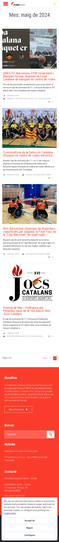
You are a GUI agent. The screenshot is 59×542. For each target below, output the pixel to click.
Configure (29, 535)
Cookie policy (10, 513)
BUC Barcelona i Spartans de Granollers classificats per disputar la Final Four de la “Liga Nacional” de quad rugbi (29, 232)
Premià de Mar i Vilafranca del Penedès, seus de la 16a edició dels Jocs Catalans (26, 311)
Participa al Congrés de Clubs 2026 (21, 451)
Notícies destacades (24, 99)
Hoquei (29, 175)
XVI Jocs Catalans (42, 99)
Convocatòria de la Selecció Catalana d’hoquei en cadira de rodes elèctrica (28, 154)
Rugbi (47, 254)
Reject (29, 528)
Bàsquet (10, 99)
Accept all (30, 520)
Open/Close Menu (5, 3)
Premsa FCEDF (13, 96)
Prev (45, 358)
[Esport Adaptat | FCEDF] (18, 3)
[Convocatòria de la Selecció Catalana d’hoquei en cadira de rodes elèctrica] (29, 128)
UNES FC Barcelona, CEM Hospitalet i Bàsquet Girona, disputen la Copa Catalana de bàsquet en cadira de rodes (29, 76)
